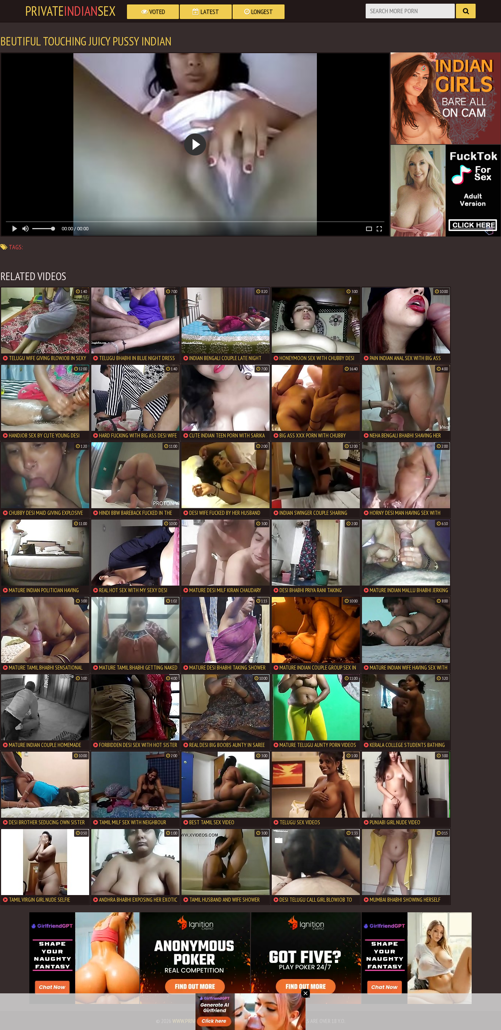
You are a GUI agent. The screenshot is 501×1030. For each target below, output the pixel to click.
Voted (156, 11)
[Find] (466, 11)
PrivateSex (70, 11)
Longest (261, 11)
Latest (209, 11)
